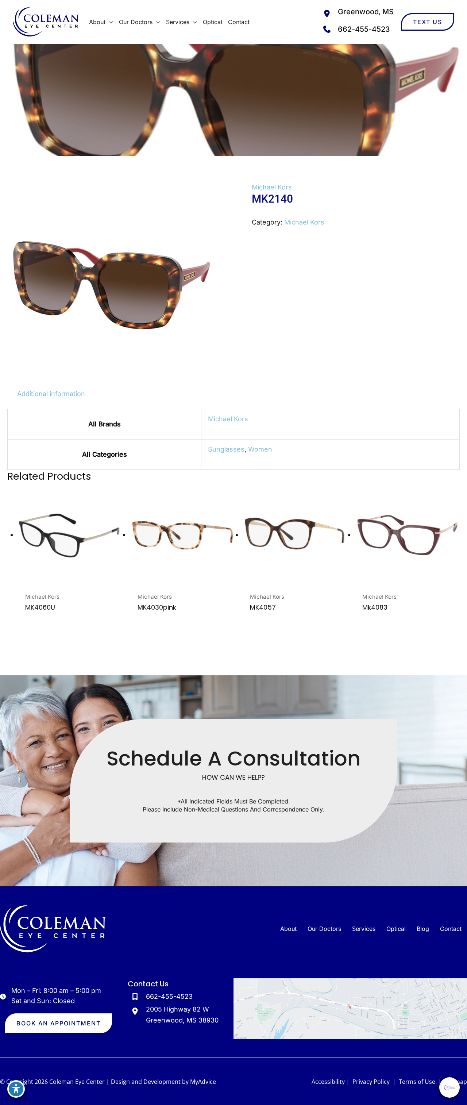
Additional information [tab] (51, 394)
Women (260, 449)
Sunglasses (226, 449)
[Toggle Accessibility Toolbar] (16, 1089)
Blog (423, 928)
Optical (396, 928)
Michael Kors (272, 187)
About (288, 928)
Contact (451, 928)
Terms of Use (417, 1082)
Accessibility (328, 1082)
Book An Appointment (58, 1023)
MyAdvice (203, 1082)
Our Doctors (324, 928)
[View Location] (329, 13)
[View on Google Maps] (350, 1008)
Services (363, 928)
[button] (109, 22)
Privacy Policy (371, 1082)
